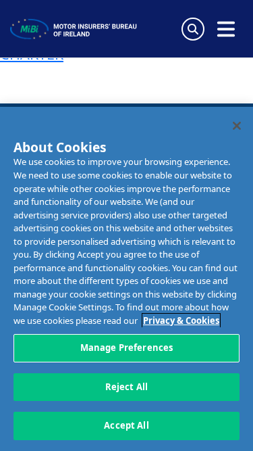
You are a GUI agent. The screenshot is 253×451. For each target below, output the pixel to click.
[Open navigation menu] (226, 29)
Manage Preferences (126, 347)
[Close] (237, 126)
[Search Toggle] (192, 29)
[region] (126, 279)
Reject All (126, 387)
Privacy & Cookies (181, 320)
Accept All (126, 425)
